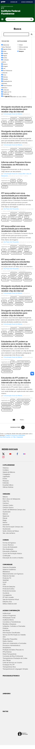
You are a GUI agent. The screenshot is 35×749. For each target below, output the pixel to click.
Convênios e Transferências (12, 622)
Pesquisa (6, 481)
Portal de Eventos (8, 589)
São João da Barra (9, 533)
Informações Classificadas (11, 632)
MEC (20, 217)
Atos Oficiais (7, 660)
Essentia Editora (8, 485)
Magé (4, 520)
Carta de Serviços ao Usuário (12, 662)
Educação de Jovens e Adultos (13, 558)
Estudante (6, 368)
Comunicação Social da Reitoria (13, 114)
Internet (19, 122)
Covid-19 (29, 122)
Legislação (6, 476)
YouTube (10, 453)
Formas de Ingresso (9, 543)
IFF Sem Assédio (8, 597)
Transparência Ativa (9, 667)
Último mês (22, 49)
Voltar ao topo (15, 427)
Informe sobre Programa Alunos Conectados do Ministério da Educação (16, 164)
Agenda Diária (7, 49)
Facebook (17, 453)
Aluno (4, 187)
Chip (10, 122)
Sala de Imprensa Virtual (11, 599)
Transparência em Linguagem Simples (15, 669)
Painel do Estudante (9, 567)
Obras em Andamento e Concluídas (14, 643)
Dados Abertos (8, 641)
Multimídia (6, 94)
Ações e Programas (9, 615)
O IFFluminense (9, 465)
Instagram (3, 456)
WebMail (6, 580)
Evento (5, 57)
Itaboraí (5, 514)
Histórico (6, 468)
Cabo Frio (6, 501)
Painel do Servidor (9, 576)
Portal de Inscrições (9, 591)
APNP (4, 122)
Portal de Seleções (9, 586)
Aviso (4, 75)
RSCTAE (5, 711)
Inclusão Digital (23, 362)
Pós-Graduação (8, 549)
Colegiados (6, 474)
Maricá (5, 522)
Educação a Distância (10, 551)
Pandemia (19, 125)
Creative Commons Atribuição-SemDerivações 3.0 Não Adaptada (13, 436)
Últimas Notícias (8, 487)
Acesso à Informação (11, 610)
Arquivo (5, 64)
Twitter (3, 453)
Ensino (13, 118)
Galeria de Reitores (9, 472)
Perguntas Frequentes (10, 639)
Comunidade (7, 564)
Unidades (6, 494)
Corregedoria (7, 595)
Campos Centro (8, 505)
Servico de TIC (7, 96)
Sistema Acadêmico (9, 569)
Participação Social (9, 618)
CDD (4, 584)
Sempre (21, 51)
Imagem (5, 66)
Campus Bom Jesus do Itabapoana (14, 184)
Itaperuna (6, 516)
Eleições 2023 (7, 601)
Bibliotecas (6, 572)
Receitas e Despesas (9, 624)
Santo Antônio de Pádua (11, 531)
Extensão (6, 483)
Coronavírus (7, 125)
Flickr (24, 453)
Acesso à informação (27, 2)
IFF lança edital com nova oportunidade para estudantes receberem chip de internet (15, 195)
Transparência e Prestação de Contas (15, 658)
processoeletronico (11, 676)
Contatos (6, 470)
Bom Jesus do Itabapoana (11, 499)
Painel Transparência (9, 654)
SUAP (5, 582)
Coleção (5, 53)
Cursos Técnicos (8, 545)
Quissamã (6, 524)
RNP (26, 217)
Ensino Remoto (25, 118)
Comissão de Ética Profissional (13, 656)
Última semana (23, 47)
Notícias (5, 77)
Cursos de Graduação (10, 547)
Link (4, 68)
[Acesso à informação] (23, 734)
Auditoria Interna (8, 620)
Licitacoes (6, 90)
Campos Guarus (8, 507)
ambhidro (6, 693)
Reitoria (5, 497)
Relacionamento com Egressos (13, 574)
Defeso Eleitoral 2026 (10, 604)
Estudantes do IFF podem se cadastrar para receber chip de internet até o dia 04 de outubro (16, 343)
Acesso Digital (7, 365)
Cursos (6, 540)
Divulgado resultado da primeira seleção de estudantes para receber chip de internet (16, 109)
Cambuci (6, 503)
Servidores (6, 630)
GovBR (3, 2)
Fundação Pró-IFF (9, 665)
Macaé (5, 518)
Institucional (7, 613)
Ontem (21, 45)
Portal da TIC (7, 578)
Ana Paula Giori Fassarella (11, 209)
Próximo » (22, 419)
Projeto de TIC (7, 92)
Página (5, 55)
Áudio (4, 51)
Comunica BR (13, 2)
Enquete (5, 79)
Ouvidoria (6, 593)
